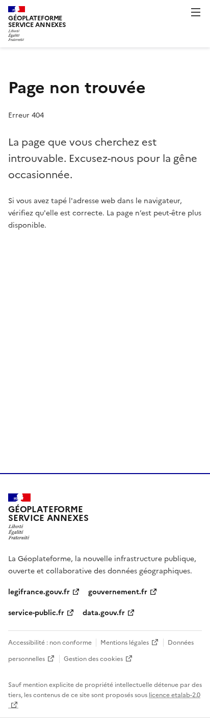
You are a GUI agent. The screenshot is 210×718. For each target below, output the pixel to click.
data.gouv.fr (104, 612)
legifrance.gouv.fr (39, 591)
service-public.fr (36, 612)
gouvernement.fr (117, 591)
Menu (196, 12)
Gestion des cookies (93, 658)
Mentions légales (124, 642)
